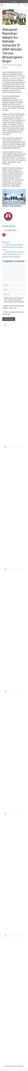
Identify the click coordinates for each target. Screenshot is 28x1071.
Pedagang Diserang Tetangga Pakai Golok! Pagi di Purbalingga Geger (12, 247)
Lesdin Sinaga (8, 226)
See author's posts (10, 230)
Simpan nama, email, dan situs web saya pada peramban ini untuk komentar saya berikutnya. (14, 300)
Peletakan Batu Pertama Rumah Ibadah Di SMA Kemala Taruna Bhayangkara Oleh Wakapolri (13, 254)
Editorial (6, 242)
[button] (18, 5)
